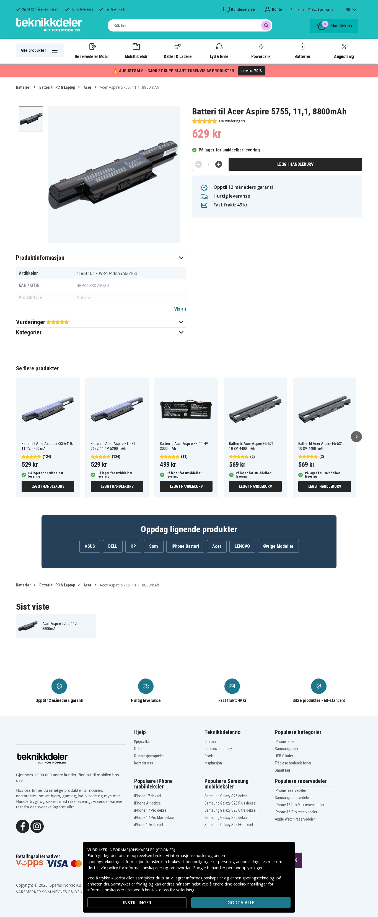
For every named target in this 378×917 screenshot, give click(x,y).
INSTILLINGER (137, 903)
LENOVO (242, 546)
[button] (101, 258)
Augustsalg (344, 56)
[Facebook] (22, 826)
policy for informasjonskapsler (134, 867)
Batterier (302, 56)
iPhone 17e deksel (148, 824)
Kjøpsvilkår (142, 741)
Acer (87, 87)
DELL (112, 546)
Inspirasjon (213, 763)
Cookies (211, 756)
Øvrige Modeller (278, 546)
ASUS (90, 546)
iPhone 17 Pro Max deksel (154, 817)
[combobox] (190, 25)
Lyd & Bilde (219, 56)
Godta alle (240, 903)
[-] (198, 164)
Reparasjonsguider (149, 756)
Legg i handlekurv (295, 164)
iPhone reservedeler (290, 790)
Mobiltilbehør (136, 56)
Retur (138, 748)
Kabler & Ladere (177, 56)
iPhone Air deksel (148, 803)
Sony (153, 546)
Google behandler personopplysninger (228, 867)
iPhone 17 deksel (147, 796)
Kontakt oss (143, 763)
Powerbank (261, 56)
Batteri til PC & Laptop (56, 87)
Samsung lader (286, 748)
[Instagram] (37, 826)
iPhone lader (284, 741)
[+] (218, 164)
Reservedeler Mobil (91, 56)
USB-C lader (284, 756)
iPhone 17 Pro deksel (150, 810)
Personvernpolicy (218, 748)
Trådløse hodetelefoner (293, 763)
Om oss (210, 741)
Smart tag (282, 770)
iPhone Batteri (185, 546)
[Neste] (356, 436)
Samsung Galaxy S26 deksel (226, 796)
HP (133, 546)
